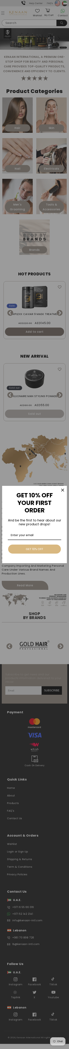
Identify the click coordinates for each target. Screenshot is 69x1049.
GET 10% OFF (34, 549)
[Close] (62, 490)
